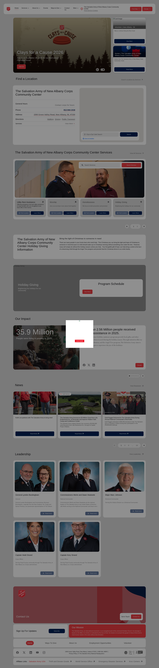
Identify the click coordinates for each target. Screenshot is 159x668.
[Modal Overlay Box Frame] (79, 334)
